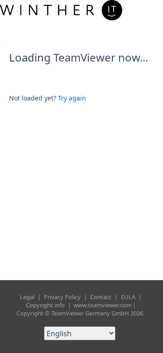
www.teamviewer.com (102, 305)
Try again (72, 98)
